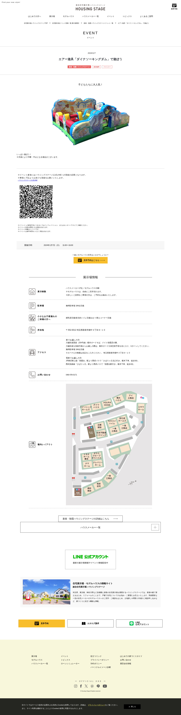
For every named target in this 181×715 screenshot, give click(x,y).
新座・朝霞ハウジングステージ (79, 67)
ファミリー (107, 67)
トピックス (127, 16)
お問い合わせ (125, 660)
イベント (110, 16)
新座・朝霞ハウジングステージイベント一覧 (98, 23)
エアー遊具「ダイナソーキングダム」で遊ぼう (133, 23)
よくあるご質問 (146, 16)
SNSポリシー (96, 663)
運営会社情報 (125, 663)
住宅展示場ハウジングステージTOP (36, 23)
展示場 (52, 16)
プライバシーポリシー (99, 660)
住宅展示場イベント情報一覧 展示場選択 (65, 23)
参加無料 (96, 67)
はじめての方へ (34, 16)
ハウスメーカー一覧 (90, 16)
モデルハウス (68, 16)
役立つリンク (96, 656)
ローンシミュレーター (70, 663)
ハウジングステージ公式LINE (27, 180)
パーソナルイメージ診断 (100, 667)
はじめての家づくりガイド (131, 656)
